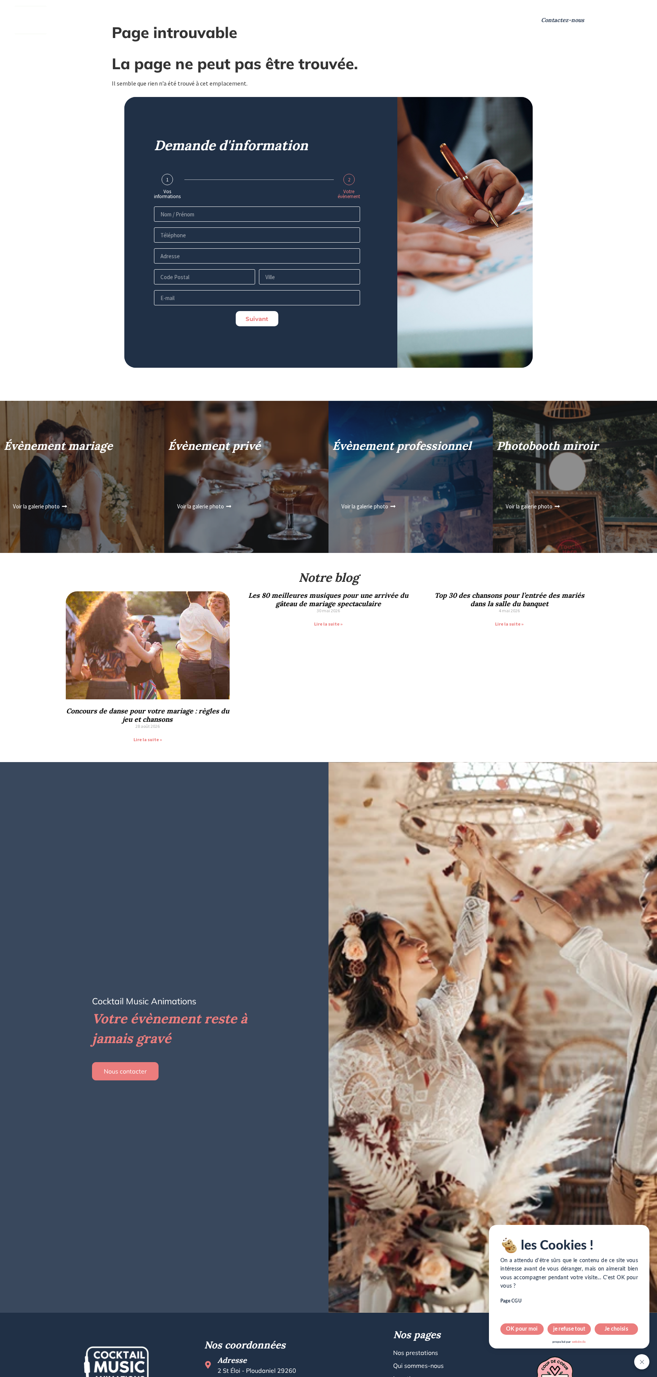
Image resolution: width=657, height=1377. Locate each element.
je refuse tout (569, 1329)
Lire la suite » (147, 739)
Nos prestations (95, 20)
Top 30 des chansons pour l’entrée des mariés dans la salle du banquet (509, 599)
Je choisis (616, 1329)
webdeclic (579, 1342)
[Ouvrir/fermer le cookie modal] (641, 1361)
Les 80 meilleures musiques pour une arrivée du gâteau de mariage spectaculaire (328, 599)
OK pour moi (522, 1329)
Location (225, 20)
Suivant (257, 318)
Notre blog (411, 20)
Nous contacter (125, 1071)
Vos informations (167, 194)
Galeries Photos (358, 20)
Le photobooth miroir (281, 20)
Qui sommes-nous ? (170, 20)
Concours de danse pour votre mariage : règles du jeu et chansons (147, 715)
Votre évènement (349, 194)
